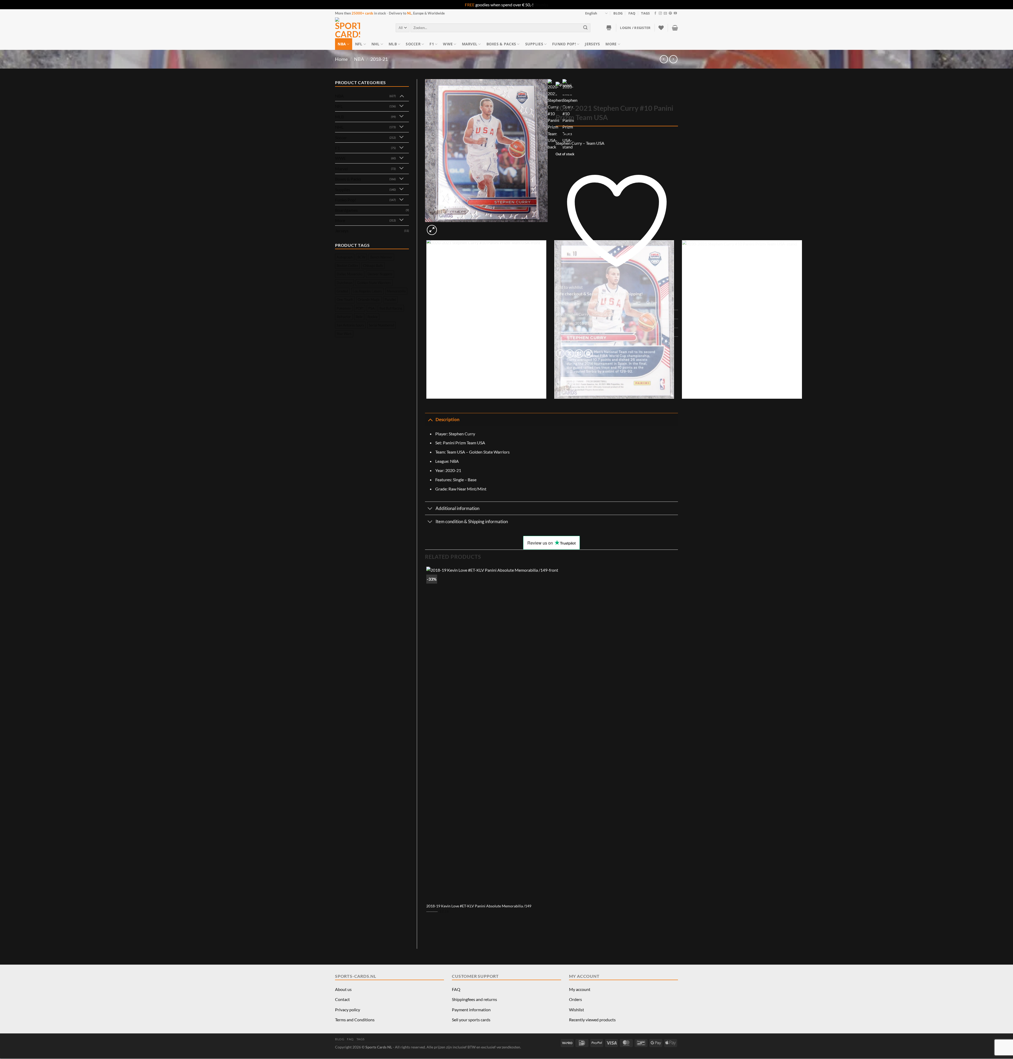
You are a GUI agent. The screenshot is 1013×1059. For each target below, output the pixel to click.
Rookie (372, 317)
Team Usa (597, 332)
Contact (342, 999)
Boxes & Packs (501, 43)
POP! (360, 308)
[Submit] (585, 27)
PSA (371, 308)
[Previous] (427, 404)
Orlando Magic (369, 299)
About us (343, 989)
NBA (342, 43)
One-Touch (345, 299)
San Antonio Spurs (350, 325)
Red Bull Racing (390, 308)
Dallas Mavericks (350, 274)
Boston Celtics (347, 265)
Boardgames (346, 210)
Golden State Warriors (374, 283)
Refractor (344, 317)
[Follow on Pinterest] (670, 13)
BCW (361, 257)
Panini (572, 341)
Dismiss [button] (541, 4)
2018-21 (379, 59)
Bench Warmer (381, 257)
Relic (359, 317)
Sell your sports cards (471, 1019)
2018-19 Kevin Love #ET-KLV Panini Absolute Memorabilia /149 (478, 906)
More (611, 43)
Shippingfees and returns (474, 999)
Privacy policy (347, 1009)
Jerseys (592, 43)
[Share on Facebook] (560, 353)
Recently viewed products (592, 1019)
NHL (375, 43)
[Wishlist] (661, 27)
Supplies (534, 43)
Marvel (469, 43)
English (591, 13)
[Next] (444, 227)
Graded (342, 291)
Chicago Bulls (373, 265)
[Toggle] (402, 96)
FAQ (631, 13)
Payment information (471, 1009)
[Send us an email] (665, 13)
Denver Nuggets (380, 274)
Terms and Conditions (355, 1019)
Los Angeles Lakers (367, 291)
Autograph (345, 257)
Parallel (390, 299)
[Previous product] (673, 59)
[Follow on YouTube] (675, 13)
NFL (358, 43)
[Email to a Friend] (579, 353)
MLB (393, 43)
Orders (575, 999)
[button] (635, 27)
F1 (431, 43)
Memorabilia (396, 291)
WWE (448, 43)
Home (341, 59)
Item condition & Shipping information (472, 521)
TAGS (645, 13)
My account (579, 989)
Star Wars (344, 333)
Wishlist (576, 1009)
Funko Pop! (564, 43)
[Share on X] (569, 353)
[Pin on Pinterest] (588, 353)
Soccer (413, 43)
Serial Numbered (381, 325)
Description (448, 419)
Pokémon (344, 308)
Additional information (457, 508)
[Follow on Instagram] (660, 13)
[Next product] (664, 59)
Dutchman (344, 283)
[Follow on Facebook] (655, 13)
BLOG (618, 13)
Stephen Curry (576, 332)
